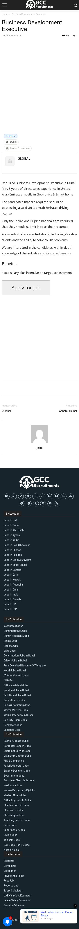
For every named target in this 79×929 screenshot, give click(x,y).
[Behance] (7, 496)
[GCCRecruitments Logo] (39, 482)
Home (5, 14)
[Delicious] (21, 496)
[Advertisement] (39, 92)
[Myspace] (64, 496)
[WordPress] (43, 503)
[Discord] (28, 496)
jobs (39, 448)
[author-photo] (39, 442)
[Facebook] (35, 496)
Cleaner (6, 411)
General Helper (68, 411)
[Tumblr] (36, 503)
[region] (39, 897)
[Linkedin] (49, 496)
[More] (65, 43)
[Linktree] (57, 503)
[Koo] (42, 496)
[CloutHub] (14, 496)
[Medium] (57, 496)
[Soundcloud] (71, 496)
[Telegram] (29, 503)
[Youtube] (50, 503)
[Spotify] (22, 503)
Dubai (13, 142)
